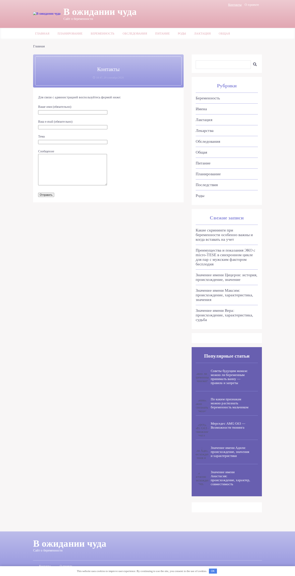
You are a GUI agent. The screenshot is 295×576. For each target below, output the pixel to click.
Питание (162, 33)
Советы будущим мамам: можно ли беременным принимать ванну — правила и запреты (229, 377)
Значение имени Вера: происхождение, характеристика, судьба (224, 315)
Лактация (202, 33)
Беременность (103, 33)
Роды (182, 33)
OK (213, 571)
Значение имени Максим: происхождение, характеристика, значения (224, 295)
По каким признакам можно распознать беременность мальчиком (229, 403)
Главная (42, 33)
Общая (224, 33)
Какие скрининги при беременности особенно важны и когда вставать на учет (224, 235)
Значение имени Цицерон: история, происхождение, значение (226, 277)
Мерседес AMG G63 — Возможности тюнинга (228, 425)
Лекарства (205, 130)
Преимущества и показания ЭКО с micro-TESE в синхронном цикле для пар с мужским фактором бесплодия (225, 257)
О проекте (252, 4)
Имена (201, 109)
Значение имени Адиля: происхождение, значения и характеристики (230, 452)
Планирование (70, 33)
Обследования (135, 33)
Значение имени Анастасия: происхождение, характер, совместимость (230, 478)
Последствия (207, 184)
